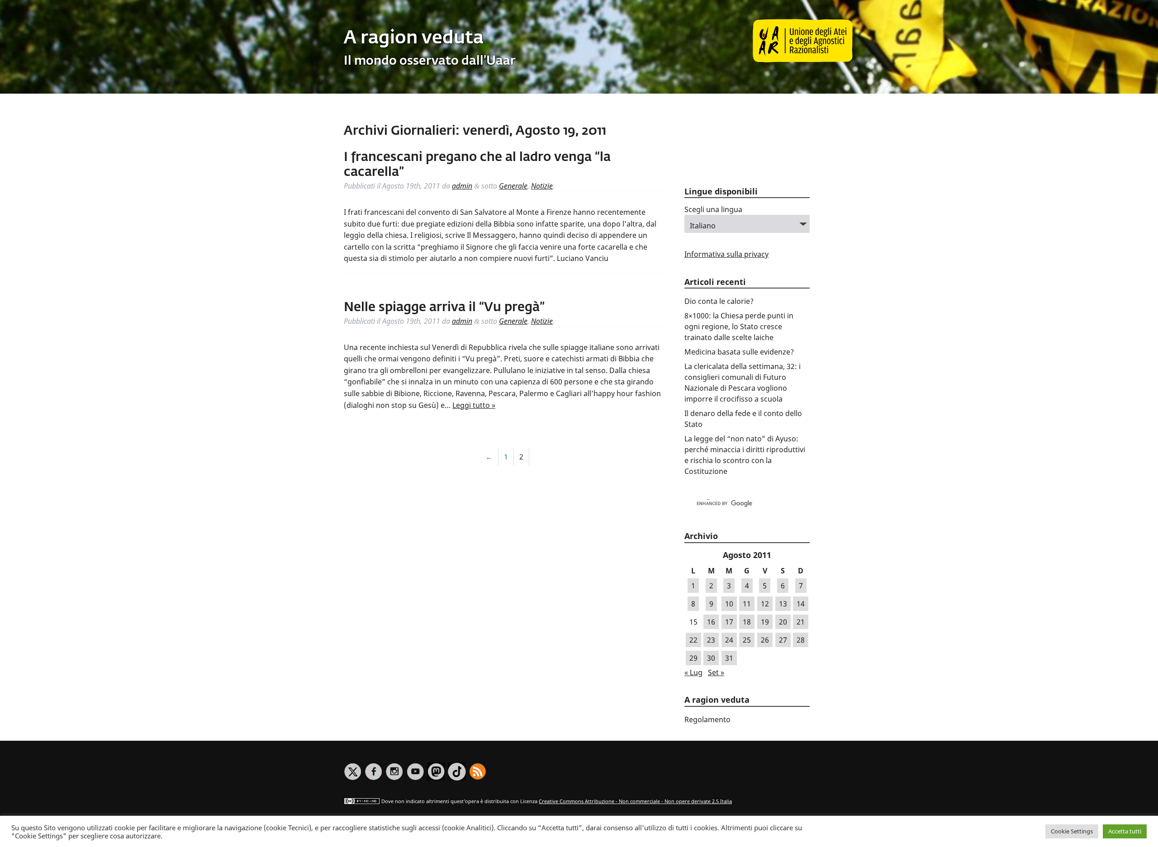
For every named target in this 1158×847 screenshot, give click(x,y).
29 (693, 658)
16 (711, 622)
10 (729, 604)
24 (729, 640)
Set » (716, 672)
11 (747, 604)
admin (462, 186)
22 (693, 640)
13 (783, 604)
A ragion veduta (414, 38)
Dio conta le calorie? (719, 301)
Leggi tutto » (473, 405)
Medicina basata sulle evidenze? (739, 352)
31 (729, 658)
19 (765, 622)
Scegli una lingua (713, 209)
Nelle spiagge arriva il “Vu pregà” (444, 307)
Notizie (542, 186)
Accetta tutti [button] (1124, 831)
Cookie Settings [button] (1072, 831)
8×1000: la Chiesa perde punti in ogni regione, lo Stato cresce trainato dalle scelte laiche (738, 326)
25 (747, 640)
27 (783, 640)
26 (765, 640)
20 (783, 622)
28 (801, 640)
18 (747, 622)
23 (711, 640)
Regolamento (707, 719)
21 (801, 622)
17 (729, 622)
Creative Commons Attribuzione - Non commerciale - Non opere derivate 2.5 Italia (635, 801)
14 (801, 604)
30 (711, 658)
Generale (513, 186)
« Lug (693, 672)
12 (765, 604)
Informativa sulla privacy (726, 254)
